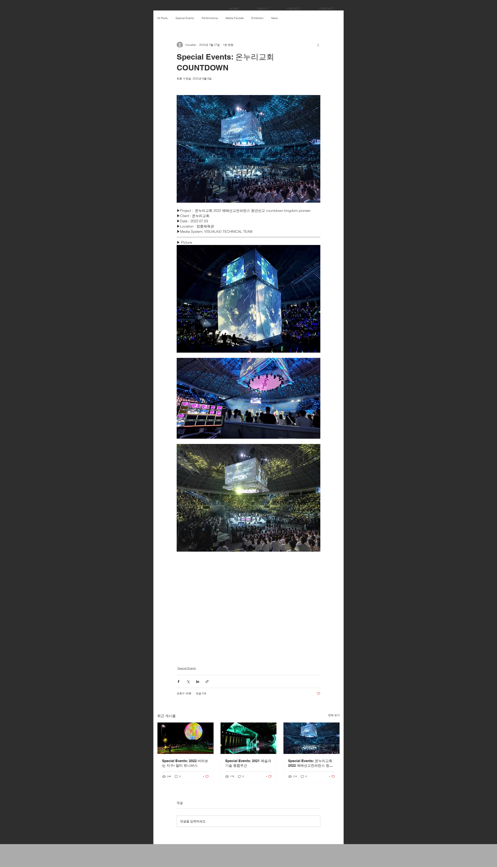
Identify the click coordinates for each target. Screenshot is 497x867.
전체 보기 (334, 715)
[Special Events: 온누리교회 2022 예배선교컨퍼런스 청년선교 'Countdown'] (311, 738)
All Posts (162, 18)
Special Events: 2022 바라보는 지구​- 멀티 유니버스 (185, 763)
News (274, 18)
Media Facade (235, 18)
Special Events (185, 18)
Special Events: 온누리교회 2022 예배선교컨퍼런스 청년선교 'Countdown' (310, 763)
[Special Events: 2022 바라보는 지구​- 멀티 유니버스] (185, 738)
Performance (210, 18)
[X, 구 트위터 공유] (188, 681)
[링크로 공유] (207, 681)
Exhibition (257, 18)
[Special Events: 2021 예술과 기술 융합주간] (249, 738)
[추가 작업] (318, 44)
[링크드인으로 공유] (197, 681)
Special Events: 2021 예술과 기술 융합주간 (248, 763)
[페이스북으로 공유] (178, 681)
